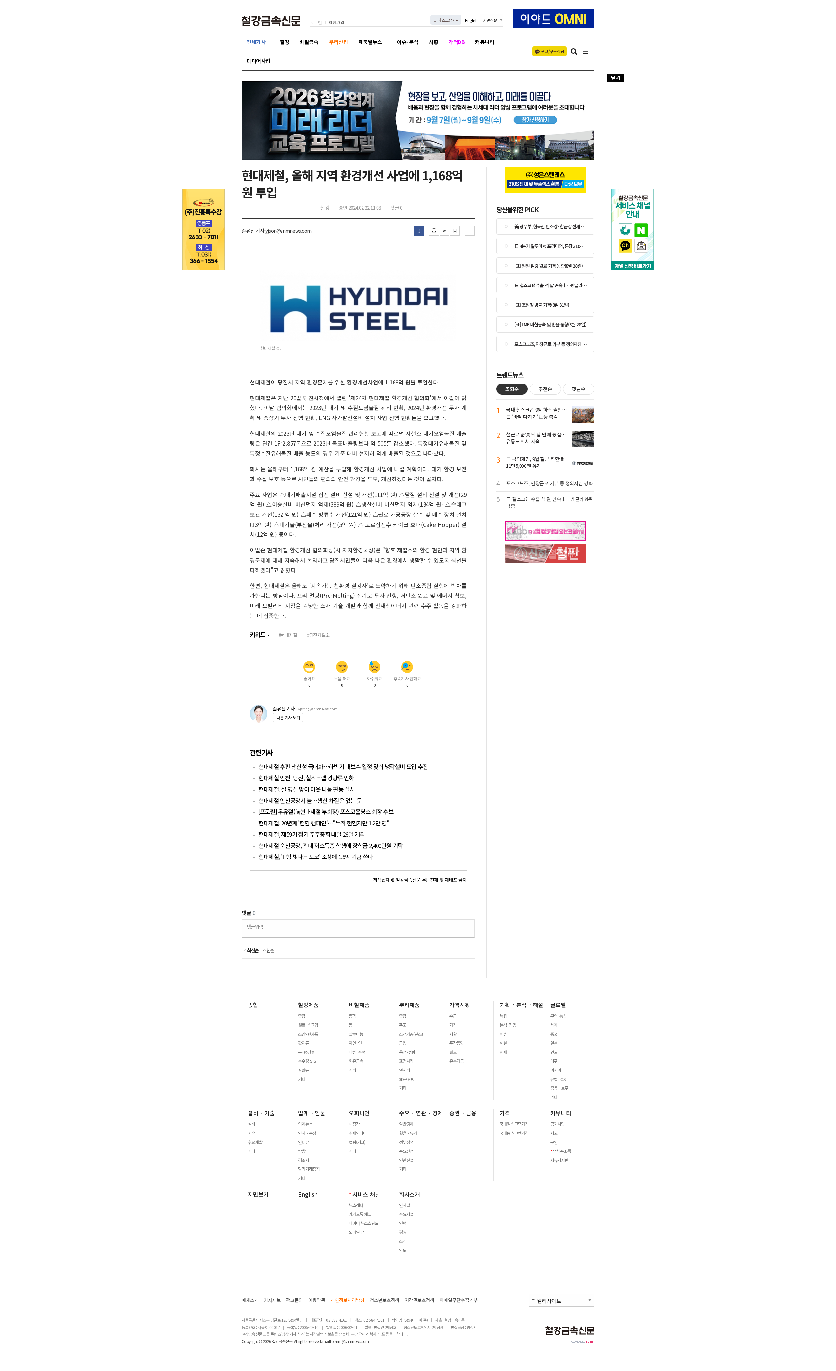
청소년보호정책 (384, 1300)
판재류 (303, 1043)
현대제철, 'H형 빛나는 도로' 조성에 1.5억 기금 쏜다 (315, 856)
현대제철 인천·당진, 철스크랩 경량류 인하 (306, 778)
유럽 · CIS (558, 1079)
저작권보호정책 (419, 1300)
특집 (503, 1016)
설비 (251, 1124)
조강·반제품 (308, 1034)
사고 (553, 1133)
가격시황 (459, 1004)
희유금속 (356, 1061)
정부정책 (406, 1142)
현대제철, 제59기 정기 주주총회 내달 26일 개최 (311, 834)
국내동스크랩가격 (514, 1133)
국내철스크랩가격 (514, 1124)
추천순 (268, 950)
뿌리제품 (409, 1004)
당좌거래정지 (309, 1169)
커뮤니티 (484, 42)
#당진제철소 (318, 634)
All (295, 1341)
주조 (402, 1025)
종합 (253, 1004)
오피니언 (359, 1113)
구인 (553, 1142)
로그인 (316, 22)
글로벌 (558, 1004)
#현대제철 (288, 634)
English (471, 20)
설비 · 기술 (261, 1113)
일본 (553, 1043)
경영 (402, 1232)
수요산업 (406, 1151)
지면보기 (258, 1194)
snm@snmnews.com (352, 1341)
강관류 (303, 1070)
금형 (402, 1043)
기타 (301, 1079)
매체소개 (250, 1300)
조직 (402, 1241)
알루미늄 (356, 1034)
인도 (553, 1052)
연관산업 (406, 1160)
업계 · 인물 (311, 1113)
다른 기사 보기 (288, 717)
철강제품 (308, 1004)
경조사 (303, 1160)
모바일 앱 (356, 1232)
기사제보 (272, 1300)
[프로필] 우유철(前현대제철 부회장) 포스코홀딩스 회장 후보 (325, 811)
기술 (251, 1133)
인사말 (404, 1205)
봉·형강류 (306, 1052)
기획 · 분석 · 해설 (521, 1004)
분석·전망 (508, 1025)
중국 (553, 1034)
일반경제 (406, 1124)
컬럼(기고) (357, 1142)
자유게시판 (559, 1160)
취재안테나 (358, 1133)
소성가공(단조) (411, 1034)
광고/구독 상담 (552, 51)
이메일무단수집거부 (459, 1300)
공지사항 (557, 1124)
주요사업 (406, 1214)
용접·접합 (407, 1052)
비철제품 (359, 1004)
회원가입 (336, 22)
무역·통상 (558, 1016)
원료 (453, 1052)
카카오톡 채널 (360, 1214)
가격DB (456, 42)
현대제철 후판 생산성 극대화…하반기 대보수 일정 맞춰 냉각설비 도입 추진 (343, 766)
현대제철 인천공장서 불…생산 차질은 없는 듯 (310, 800)
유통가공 (456, 1061)
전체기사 (256, 42)
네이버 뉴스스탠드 (363, 1223)
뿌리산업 (338, 42)
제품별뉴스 (370, 42)
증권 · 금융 (462, 1113)
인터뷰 (303, 1142)
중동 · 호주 (559, 1088)
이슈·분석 (408, 42)
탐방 (301, 1151)
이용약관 (316, 1300)
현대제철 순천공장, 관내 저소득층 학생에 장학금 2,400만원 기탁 (330, 845)
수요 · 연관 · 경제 (421, 1113)
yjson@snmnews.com (317, 709)
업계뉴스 (305, 1124)
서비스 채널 (366, 1194)
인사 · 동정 (307, 1133)
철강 (284, 42)
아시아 (555, 1070)
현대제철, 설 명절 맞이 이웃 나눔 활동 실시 (306, 789)
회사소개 (409, 1194)
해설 (503, 1043)
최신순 (252, 950)
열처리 (404, 1070)
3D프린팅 (406, 1079)
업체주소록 (562, 1151)
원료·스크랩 (308, 1025)
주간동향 (456, 1043)
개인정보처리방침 (347, 1300)
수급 (453, 1016)
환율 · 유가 (408, 1133)
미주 (553, 1061)
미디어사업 (258, 61)
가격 (453, 1025)
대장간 (354, 1124)
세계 (553, 1025)
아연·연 (355, 1043)
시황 (433, 42)
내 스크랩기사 (448, 20)
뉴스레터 (356, 1205)
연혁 (402, 1223)
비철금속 (308, 42)
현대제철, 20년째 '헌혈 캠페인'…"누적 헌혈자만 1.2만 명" (323, 823)
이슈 (503, 1034)
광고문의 (294, 1300)
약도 (402, 1250)
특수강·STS (307, 1061)
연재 (503, 1052)
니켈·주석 (357, 1052)
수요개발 (255, 1142)
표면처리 (406, 1061)
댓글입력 (255, 926)
